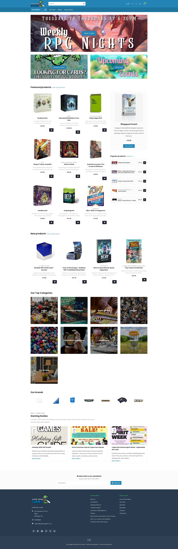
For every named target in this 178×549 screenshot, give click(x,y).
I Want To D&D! (89, 33)
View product (129, 146)
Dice (32, 327)
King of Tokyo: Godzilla (42, 164)
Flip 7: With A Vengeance (95, 211)
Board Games (94, 298)
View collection (58, 87)
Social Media (94, 502)
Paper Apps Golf (95, 118)
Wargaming (93, 327)
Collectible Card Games (67, 327)
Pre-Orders (34, 357)
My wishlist (123, 507)
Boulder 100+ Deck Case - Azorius (44, 269)
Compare (122, 510)
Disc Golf (122, 327)
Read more (36, 458)
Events (60, 10)
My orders (122, 502)
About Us (92, 499)
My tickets (122, 505)
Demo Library (68, 10)
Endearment (42, 118)
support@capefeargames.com (42, 523)
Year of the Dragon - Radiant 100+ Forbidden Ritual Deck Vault (74, 270)
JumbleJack (42, 211)
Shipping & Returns (95, 505)
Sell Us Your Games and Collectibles (100, 519)
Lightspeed (95, 544)
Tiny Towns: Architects (134, 268)
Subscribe (117, 483)
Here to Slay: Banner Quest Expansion (104, 269)
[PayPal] (89, 540)
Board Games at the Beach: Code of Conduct (102, 516)
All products (123, 513)
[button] (32, 33)
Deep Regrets (69, 211)
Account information (125, 499)
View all (130, 156)
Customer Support (95, 507)
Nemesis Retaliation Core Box (69, 119)
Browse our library (59, 67)
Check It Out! (119, 67)
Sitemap (92, 513)
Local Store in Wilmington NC (98, 510)
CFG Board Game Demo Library (99, 522)
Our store (52, 10)
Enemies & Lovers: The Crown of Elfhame (95, 165)
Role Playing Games (66, 298)
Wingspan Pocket (129, 124)
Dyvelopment (108, 544)
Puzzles (122, 298)
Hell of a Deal (69, 164)
